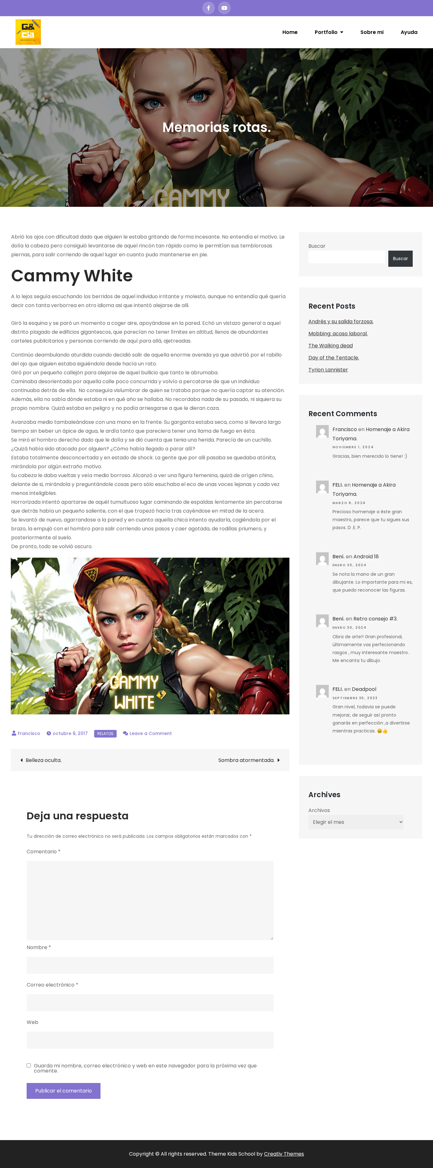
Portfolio (326, 32)
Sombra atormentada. (246, 760)
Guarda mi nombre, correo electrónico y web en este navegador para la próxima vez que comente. (145, 1068)
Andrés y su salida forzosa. (340, 321)
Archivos (319, 810)
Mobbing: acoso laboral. (338, 333)
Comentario (44, 851)
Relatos (105, 733)
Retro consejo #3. (375, 618)
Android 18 (366, 556)
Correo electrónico (52, 984)
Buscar (317, 246)
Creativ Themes (284, 1154)
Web (32, 1022)
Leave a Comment (151, 733)
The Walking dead (330, 345)
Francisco (29, 733)
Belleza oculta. (43, 760)
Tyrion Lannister (328, 369)
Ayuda (409, 32)
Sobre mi (372, 32)
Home (290, 32)
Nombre (39, 947)
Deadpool (364, 689)
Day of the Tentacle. (333, 357)
